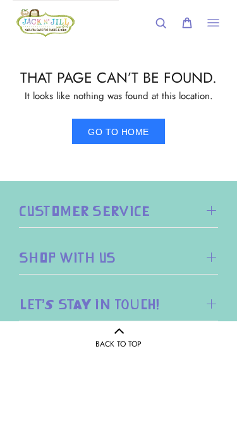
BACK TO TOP (118, 344)
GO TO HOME (118, 132)
